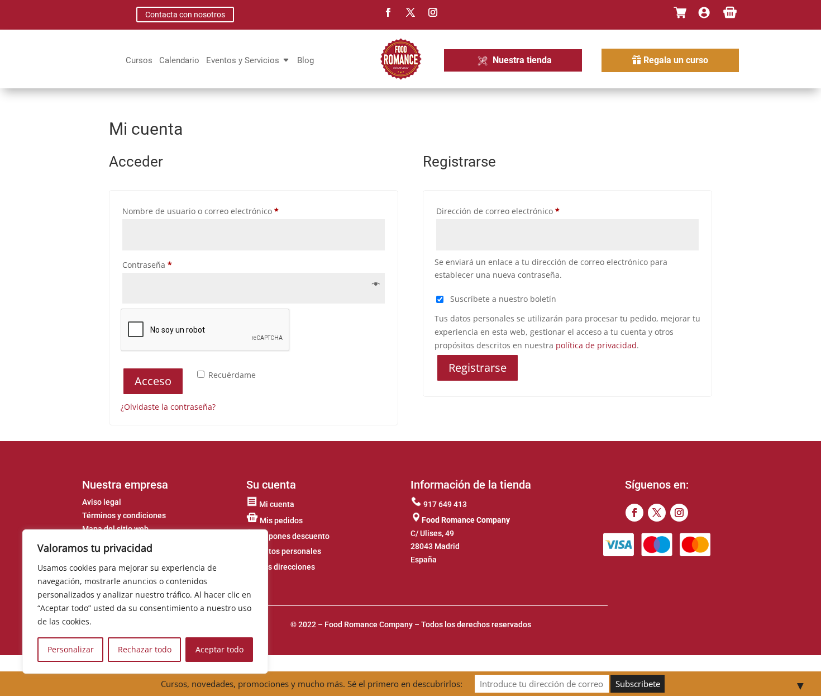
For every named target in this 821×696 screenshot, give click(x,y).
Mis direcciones (286, 566)
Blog (305, 60)
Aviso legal (101, 502)
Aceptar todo (219, 649)
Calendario (179, 60)
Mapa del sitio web (115, 528)
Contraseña (167, 264)
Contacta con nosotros (185, 14)
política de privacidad (596, 345)
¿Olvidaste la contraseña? (168, 406)
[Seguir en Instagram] (433, 12)
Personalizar (70, 649)
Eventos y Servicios (242, 60)
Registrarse (477, 367)
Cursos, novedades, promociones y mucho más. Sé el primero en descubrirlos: (311, 683)
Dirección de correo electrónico (518, 210)
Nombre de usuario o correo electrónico (221, 210)
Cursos (139, 60)
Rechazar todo (144, 649)
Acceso (153, 381)
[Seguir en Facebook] (388, 12)
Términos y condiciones (124, 515)
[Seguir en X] (410, 12)
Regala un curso (675, 60)
